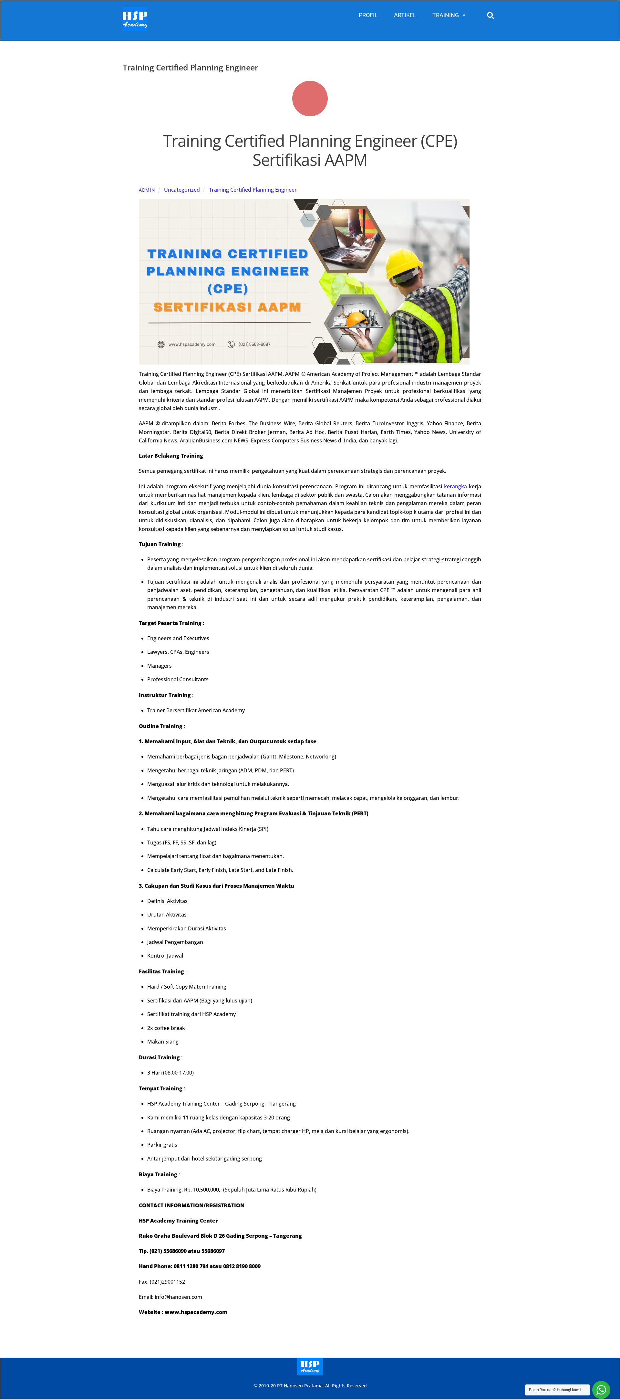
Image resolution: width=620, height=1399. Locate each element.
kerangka (455, 486)
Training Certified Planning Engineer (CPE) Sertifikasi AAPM (310, 150)
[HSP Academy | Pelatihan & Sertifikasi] (135, 28)
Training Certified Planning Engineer (253, 189)
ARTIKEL (405, 15)
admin (147, 190)
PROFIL (368, 15)
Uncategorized (182, 189)
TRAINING (445, 15)
